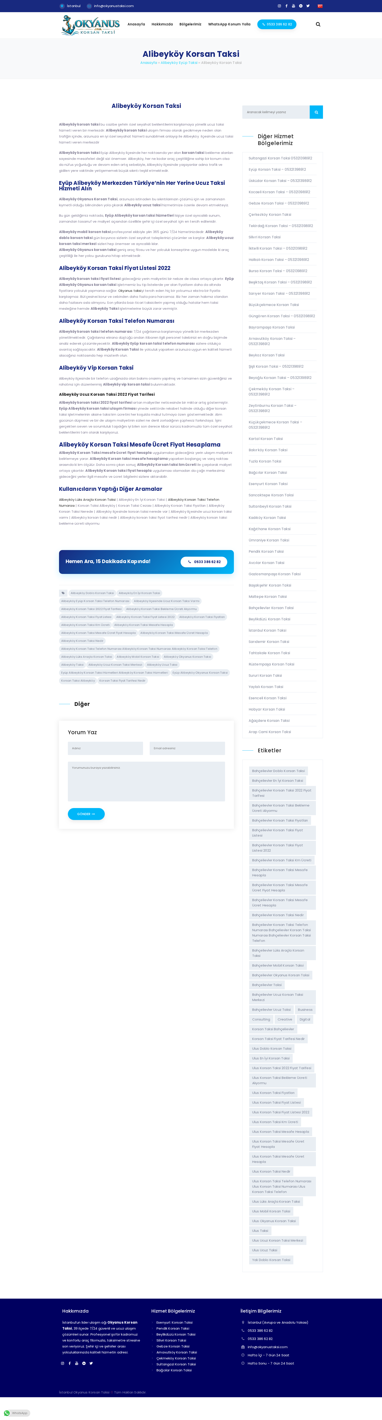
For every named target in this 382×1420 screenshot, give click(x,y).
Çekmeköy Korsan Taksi (176, 1358)
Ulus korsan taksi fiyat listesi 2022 (280, 1112)
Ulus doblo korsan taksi (272, 1048)
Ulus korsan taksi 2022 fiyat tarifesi (281, 1068)
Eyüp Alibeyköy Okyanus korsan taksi (200, 673)
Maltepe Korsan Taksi (268, 596)
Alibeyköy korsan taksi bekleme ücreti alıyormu (161, 609)
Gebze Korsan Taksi (173, 1346)
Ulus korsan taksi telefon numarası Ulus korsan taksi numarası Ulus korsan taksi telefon (281, 1186)
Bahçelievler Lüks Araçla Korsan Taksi (278, 953)
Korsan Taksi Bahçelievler (273, 1029)
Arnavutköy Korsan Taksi (177, 1352)
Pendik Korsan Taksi (266, 551)
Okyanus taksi (129, 290)
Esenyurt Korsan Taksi (268, 483)
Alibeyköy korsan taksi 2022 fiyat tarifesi (91, 609)
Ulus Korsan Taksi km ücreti (275, 1122)
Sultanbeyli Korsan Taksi (270, 506)
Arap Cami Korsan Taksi (270, 731)
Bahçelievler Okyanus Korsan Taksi (280, 975)
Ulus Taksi (260, 1230)
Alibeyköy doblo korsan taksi (92, 593)
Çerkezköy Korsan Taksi (270, 214)
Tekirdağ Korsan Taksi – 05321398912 (281, 225)
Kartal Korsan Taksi (266, 438)
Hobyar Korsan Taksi (267, 709)
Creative (285, 1019)
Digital (305, 1019)
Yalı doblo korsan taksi (271, 1260)
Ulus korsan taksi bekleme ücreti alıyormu (279, 1080)
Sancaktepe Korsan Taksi (271, 495)
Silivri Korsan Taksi (265, 237)
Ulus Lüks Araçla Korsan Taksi (276, 1201)
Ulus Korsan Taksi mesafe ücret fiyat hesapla (278, 1144)
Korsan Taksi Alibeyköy (78, 680)
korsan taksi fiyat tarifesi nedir (122, 680)
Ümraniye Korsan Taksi (269, 540)
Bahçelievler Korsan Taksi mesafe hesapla (280, 872)
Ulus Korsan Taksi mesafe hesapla (280, 1131)
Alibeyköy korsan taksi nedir (82, 641)
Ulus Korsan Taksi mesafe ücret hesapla (278, 1159)
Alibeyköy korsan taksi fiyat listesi (86, 617)
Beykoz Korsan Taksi (267, 355)
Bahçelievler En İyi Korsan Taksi (277, 780)
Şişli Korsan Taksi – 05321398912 (276, 366)
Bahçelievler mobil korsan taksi (278, 965)
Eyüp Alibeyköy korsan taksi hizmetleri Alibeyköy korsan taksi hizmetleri (114, 673)
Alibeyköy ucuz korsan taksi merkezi (115, 665)
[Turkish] (320, 6)
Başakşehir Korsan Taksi (270, 585)
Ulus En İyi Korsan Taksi (271, 1058)
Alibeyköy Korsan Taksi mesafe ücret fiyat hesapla (98, 633)
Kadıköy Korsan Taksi (267, 517)
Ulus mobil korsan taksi (271, 1211)
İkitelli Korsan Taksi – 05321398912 (278, 248)
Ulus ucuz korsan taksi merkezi (277, 1240)
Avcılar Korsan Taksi (267, 562)
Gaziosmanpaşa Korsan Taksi (275, 574)
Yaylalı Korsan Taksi (266, 686)
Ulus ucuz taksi (264, 1250)
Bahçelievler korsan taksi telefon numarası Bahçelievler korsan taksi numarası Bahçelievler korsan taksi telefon (281, 932)
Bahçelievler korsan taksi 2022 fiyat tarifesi (281, 793)
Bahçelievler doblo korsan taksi (278, 770)
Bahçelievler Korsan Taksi (271, 607)
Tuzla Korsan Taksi (265, 461)
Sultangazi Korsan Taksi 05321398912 (280, 158)
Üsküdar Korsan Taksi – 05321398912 (280, 180)
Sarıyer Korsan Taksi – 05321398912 (279, 293)
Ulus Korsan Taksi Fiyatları (273, 1092)
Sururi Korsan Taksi (265, 675)
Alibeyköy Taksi (72, 665)
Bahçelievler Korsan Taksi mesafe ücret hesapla (280, 903)
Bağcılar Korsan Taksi (268, 472)
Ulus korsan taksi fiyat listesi (276, 1102)
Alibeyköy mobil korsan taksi (138, 657)
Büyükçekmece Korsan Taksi (274, 304)
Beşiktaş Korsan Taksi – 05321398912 (280, 282)
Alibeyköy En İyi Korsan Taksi (139, 593)
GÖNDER (84, 814)
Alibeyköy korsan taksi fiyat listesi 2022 (145, 617)
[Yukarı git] (372, 1410)
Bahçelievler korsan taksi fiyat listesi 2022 (277, 848)
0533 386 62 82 (207, 562)
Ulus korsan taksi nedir (271, 1171)
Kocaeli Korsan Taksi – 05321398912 (279, 192)
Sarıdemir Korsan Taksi (269, 641)
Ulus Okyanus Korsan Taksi (274, 1221)
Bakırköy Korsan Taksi (268, 450)
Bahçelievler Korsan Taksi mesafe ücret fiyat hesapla (280, 888)
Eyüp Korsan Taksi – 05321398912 (277, 169)
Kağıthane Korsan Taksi (269, 528)
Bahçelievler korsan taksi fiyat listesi (277, 833)
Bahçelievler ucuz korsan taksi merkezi (277, 997)
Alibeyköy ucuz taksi (162, 665)
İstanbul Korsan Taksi (267, 630)
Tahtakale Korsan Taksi (269, 653)
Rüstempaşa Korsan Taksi (271, 664)
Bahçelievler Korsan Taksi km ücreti (281, 860)
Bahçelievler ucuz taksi (271, 1009)
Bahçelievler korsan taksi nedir (278, 915)
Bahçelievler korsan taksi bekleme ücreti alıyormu (281, 808)
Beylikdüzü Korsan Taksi (269, 619)
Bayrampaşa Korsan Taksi (272, 327)
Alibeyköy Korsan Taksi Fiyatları (202, 617)
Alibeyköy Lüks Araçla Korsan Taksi (86, 657)
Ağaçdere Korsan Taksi (269, 720)
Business (305, 1009)
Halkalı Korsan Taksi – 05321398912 (279, 259)
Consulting (261, 1019)
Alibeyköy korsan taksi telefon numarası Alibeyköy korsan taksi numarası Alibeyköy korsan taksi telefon (139, 649)
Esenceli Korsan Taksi (267, 698)
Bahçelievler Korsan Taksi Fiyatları (280, 820)
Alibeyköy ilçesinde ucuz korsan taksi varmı (166, 601)
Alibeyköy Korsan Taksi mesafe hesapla (143, 625)
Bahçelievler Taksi (267, 984)
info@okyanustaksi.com (114, 6)
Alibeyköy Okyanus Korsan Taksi (187, 657)
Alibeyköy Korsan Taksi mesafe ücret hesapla (174, 633)
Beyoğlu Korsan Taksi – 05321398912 (280, 377)
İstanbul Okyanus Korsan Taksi (84, 1392)
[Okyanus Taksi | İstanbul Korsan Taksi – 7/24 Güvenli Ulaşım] (90, 35)
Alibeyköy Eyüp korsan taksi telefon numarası (95, 601)
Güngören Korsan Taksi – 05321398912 (282, 316)
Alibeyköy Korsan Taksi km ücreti (85, 625)
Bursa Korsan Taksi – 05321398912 (278, 270)
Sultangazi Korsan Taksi (176, 1364)
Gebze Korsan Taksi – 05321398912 (279, 203)
